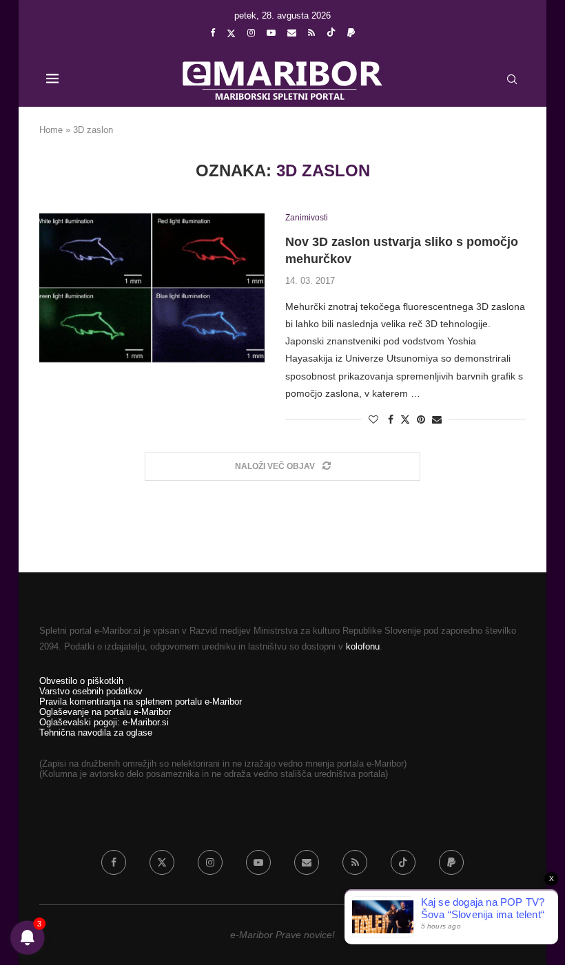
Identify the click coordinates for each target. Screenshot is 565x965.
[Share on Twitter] (405, 419)
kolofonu (363, 646)
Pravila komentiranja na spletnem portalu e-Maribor (140, 701)
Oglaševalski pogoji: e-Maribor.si (104, 722)
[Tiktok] (331, 33)
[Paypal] (351, 33)
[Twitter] (231, 33)
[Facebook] (212, 33)
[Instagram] (251, 33)
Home (51, 130)
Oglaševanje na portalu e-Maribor (105, 712)
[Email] (291, 33)
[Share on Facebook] (390, 419)
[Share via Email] (437, 419)
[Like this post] (373, 419)
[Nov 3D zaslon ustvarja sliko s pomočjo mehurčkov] (152, 288)
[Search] (512, 79)
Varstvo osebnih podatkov (91, 691)
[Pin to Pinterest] (421, 419)
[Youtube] (271, 33)
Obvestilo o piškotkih (81, 681)
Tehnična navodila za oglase (95, 732)
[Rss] (311, 33)
